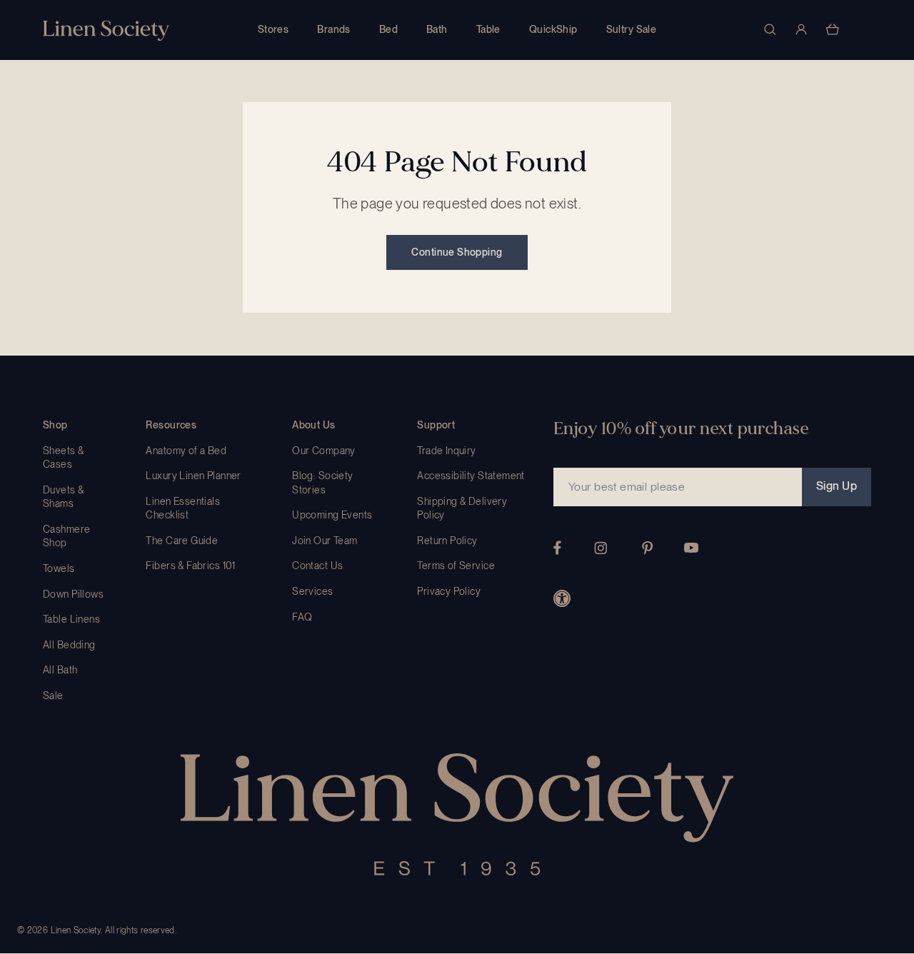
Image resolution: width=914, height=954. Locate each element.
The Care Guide (182, 540)
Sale (53, 695)
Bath (437, 29)
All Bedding (69, 645)
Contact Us (317, 565)
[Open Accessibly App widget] (562, 598)
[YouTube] (691, 548)
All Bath (60, 670)
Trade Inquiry (446, 450)
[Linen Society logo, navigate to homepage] (106, 30)
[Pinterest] (647, 548)
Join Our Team (324, 540)
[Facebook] (557, 548)
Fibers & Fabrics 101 (190, 565)
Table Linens (71, 619)
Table (488, 29)
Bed (388, 29)
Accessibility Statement (471, 475)
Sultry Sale (631, 29)
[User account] (801, 29)
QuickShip (553, 29)
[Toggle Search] (769, 29)
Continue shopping (456, 252)
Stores (273, 29)
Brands (334, 29)
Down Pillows (73, 594)
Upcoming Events (332, 515)
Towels (59, 568)
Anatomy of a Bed (186, 450)
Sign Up (836, 486)
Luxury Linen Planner (193, 475)
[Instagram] (600, 548)
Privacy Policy (449, 591)
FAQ (302, 617)
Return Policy (447, 540)
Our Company (324, 450)
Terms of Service (456, 565)
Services (312, 591)
